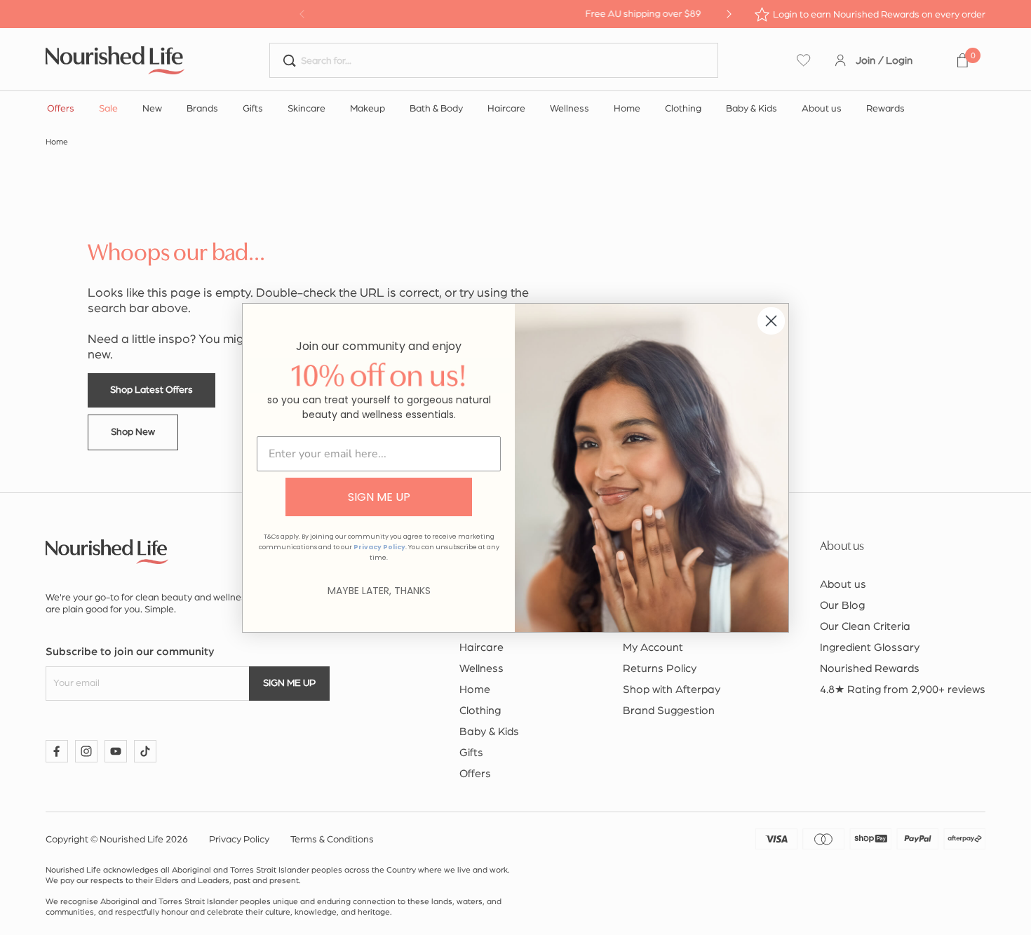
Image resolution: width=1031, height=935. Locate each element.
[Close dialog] (771, 321)
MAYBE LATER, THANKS (379, 591)
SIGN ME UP (379, 497)
